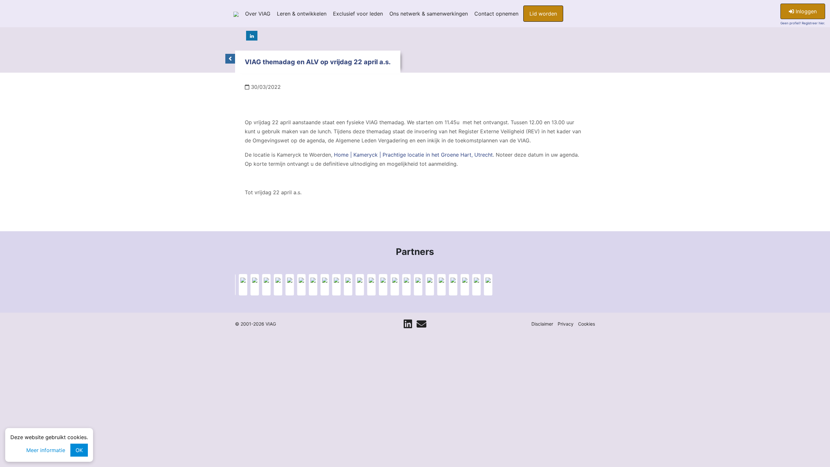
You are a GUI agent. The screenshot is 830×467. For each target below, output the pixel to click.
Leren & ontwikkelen (301, 13)
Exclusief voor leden (358, 13)
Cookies (586, 324)
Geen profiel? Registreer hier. (802, 23)
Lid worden (543, 13)
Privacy (566, 324)
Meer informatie (45, 450)
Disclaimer (542, 324)
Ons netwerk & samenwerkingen (428, 13)
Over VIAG (257, 13)
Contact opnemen (496, 13)
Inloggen (805, 11)
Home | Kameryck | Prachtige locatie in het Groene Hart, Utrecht (413, 154)
